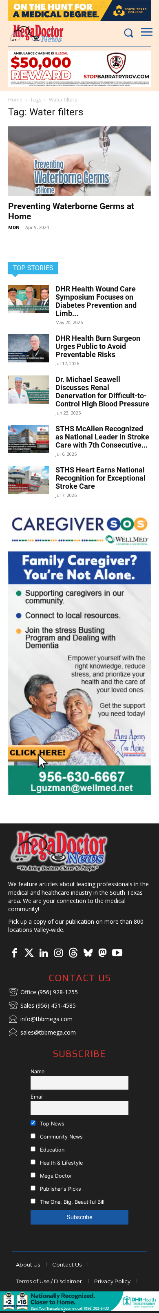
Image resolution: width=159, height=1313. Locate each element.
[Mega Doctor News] (36, 33)
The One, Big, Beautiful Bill (71, 1202)
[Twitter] (29, 953)
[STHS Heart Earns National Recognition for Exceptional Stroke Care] (28, 480)
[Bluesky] (88, 953)
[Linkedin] (44, 953)
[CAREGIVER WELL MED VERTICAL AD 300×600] (79, 652)
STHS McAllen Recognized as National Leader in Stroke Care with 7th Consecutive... (102, 436)
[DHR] (79, 1308)
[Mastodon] (102, 953)
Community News (60, 1137)
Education (51, 1150)
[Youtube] (117, 953)
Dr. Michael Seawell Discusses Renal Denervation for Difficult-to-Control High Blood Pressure (102, 391)
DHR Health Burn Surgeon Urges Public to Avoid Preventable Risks (97, 346)
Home (15, 99)
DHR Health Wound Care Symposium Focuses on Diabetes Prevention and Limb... (96, 301)
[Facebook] (14, 953)
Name (37, 1071)
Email (37, 1097)
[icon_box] (43, 992)
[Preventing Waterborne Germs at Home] (79, 161)
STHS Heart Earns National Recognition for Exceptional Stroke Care (100, 478)
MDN (14, 227)
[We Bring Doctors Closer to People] (59, 851)
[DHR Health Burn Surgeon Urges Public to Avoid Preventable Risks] (28, 348)
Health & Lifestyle (60, 1163)
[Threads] (73, 953)
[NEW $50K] (79, 69)
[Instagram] (58, 953)
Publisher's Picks (59, 1189)
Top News (51, 1124)
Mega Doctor (55, 1176)
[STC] (79, 10)
